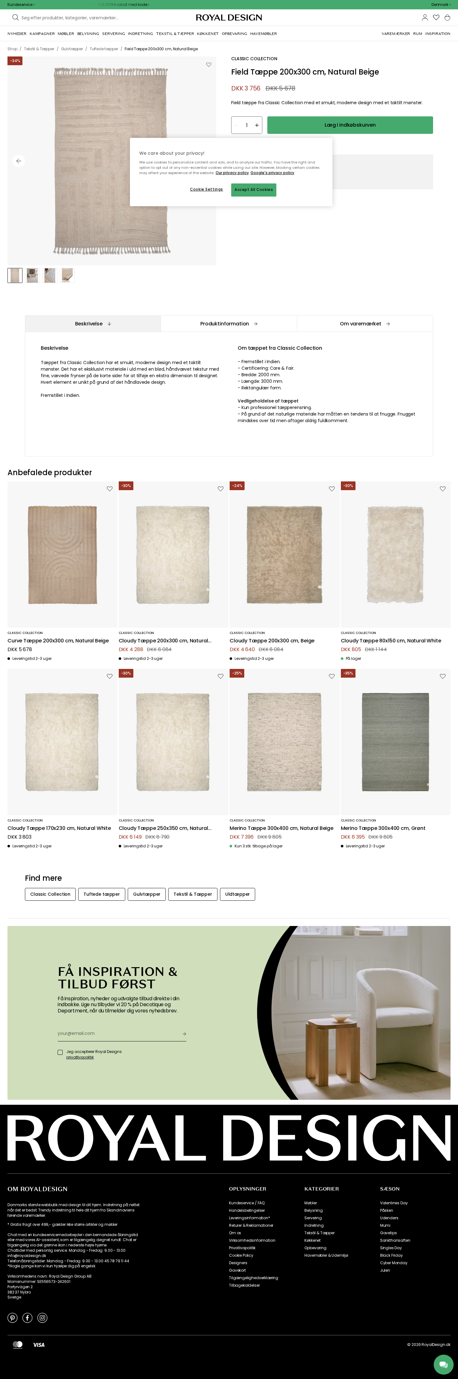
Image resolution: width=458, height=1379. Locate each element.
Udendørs (389, 1218)
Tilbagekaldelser (244, 1285)
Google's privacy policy (272, 172)
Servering (313, 1218)
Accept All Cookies (254, 189)
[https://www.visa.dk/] (39, 1344)
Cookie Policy (241, 1255)
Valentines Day (394, 1203)
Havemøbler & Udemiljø (326, 1255)
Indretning (313, 1225)
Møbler (310, 1203)
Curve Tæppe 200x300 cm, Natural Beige (58, 641)
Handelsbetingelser (247, 1210)
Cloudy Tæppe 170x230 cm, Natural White (59, 828)
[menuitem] (16, 34)
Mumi (385, 1225)
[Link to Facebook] (27, 1318)
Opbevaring (315, 1248)
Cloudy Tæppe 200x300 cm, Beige (272, 641)
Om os (235, 1233)
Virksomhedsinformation (252, 1240)
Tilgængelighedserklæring (253, 1278)
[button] (441, 4)
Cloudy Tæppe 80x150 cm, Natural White (391, 641)
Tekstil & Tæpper (319, 1233)
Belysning (313, 1210)
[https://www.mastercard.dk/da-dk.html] (17, 1344)
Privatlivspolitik (242, 1248)
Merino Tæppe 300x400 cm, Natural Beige (281, 828)
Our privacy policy (232, 172)
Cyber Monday (394, 1263)
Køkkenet (312, 1240)
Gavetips (388, 1233)
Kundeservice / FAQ (247, 1203)
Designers (238, 1263)
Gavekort (237, 1270)
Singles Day (391, 1248)
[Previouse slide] (18, 161)
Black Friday (391, 1255)
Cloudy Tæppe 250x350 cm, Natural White (163, 828)
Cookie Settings (206, 189)
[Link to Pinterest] (12, 1318)
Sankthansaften (395, 1240)
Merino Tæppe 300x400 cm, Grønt (383, 828)
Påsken (386, 1210)
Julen (385, 1270)
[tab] (93, 323)
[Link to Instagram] (42, 1318)
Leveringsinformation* (249, 1218)
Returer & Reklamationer (251, 1225)
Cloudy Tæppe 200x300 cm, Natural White (163, 641)
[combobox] (441, 4)
